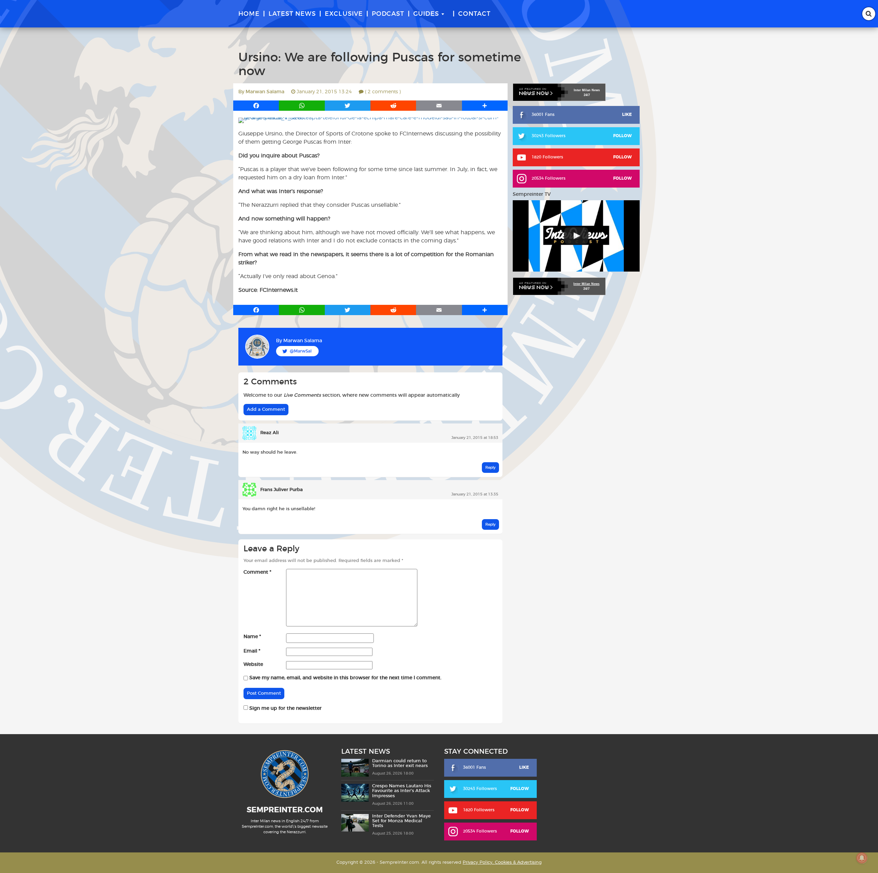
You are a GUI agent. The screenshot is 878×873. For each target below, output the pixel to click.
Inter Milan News (586, 284)
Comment (257, 572)
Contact (474, 14)
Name (252, 636)
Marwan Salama (265, 91)
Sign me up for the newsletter (285, 708)
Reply (490, 467)
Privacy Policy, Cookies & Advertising (502, 862)
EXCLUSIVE (344, 14)
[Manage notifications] (861, 857)
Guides (426, 14)
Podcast (388, 14)
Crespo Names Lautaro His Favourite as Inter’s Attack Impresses (401, 791)
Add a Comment (266, 409)
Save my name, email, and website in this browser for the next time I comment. (345, 677)
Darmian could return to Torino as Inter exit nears (400, 763)
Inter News (587, 90)
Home (249, 14)
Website (253, 664)
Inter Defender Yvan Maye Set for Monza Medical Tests (401, 821)
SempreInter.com (285, 810)
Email (252, 651)
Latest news (292, 14)
